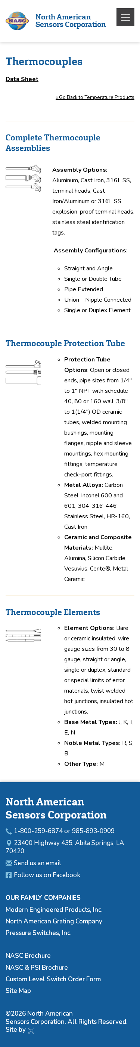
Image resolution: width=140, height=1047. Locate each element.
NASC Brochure (28, 955)
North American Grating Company (54, 921)
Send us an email (37, 863)
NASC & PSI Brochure (37, 967)
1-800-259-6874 (38, 831)
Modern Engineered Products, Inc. (54, 909)
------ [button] (125, 17)
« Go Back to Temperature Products (95, 97)
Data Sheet (22, 79)
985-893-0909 (93, 831)
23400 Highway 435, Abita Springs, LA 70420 (65, 847)
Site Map (18, 991)
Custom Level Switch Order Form (53, 979)
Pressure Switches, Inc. (39, 933)
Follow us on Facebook (47, 875)
